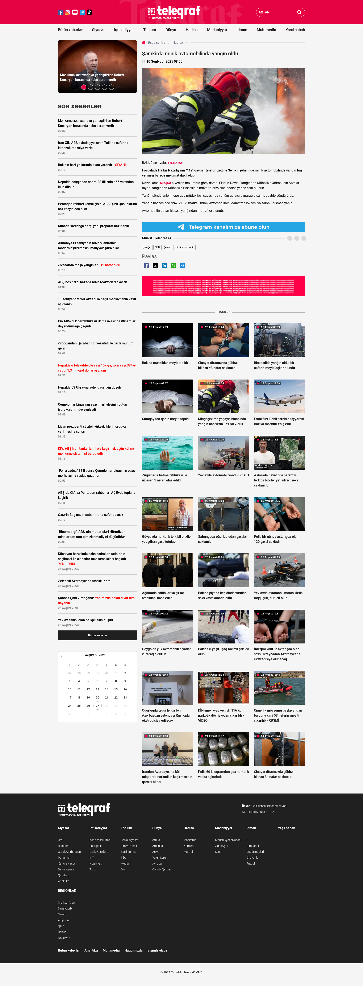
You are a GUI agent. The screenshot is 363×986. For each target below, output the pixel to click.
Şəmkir (167, 247)
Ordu (61, 840)
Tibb (123, 857)
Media (125, 863)
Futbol (250, 863)
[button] (83, 87)
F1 (248, 840)
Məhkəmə (190, 840)
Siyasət (98, 30)
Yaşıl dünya (128, 851)
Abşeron (63, 920)
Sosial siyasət (129, 840)
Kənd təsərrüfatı (99, 840)
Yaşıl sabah (295, 30)
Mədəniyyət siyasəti (228, 840)
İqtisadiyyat (124, 30)
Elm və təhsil (129, 846)
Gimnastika (253, 846)
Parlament (65, 857)
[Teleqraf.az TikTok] (89, 12)
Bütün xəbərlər (70, 30)
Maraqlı (188, 851)
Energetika (96, 846)
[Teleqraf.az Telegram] (82, 12)
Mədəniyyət (217, 30)
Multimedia (266, 30)
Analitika (63, 881)
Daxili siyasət (66, 869)
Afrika (156, 840)
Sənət (218, 851)
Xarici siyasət (66, 863)
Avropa (157, 863)
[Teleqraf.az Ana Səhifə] (174, 12)
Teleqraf (165, 183)
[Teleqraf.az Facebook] (60, 12)
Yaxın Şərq (159, 857)
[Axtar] (299, 12)
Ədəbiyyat (221, 846)
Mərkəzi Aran (66, 902)
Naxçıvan (64, 938)
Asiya (155, 851)
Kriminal (189, 846)
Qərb (61, 926)
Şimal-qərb (65, 908)
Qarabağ (63, 875)
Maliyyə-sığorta (99, 851)
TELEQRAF (175, 163)
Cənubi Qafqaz (161, 869)
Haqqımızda (134, 950)
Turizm (93, 869)
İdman (242, 30)
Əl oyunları (253, 857)
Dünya (171, 30)
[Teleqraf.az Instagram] (68, 12)
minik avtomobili (184, 247)
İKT (91, 857)
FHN (157, 247)
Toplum (149, 30)
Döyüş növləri (255, 851)
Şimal (61, 914)
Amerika (157, 846)
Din (123, 869)
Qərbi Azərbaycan (69, 851)
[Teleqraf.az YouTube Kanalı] (223, 286)
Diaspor (63, 846)
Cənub (62, 932)
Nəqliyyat (95, 863)
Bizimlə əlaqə (157, 950)
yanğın (147, 247)
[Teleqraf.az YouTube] (75, 12)
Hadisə (192, 30)
